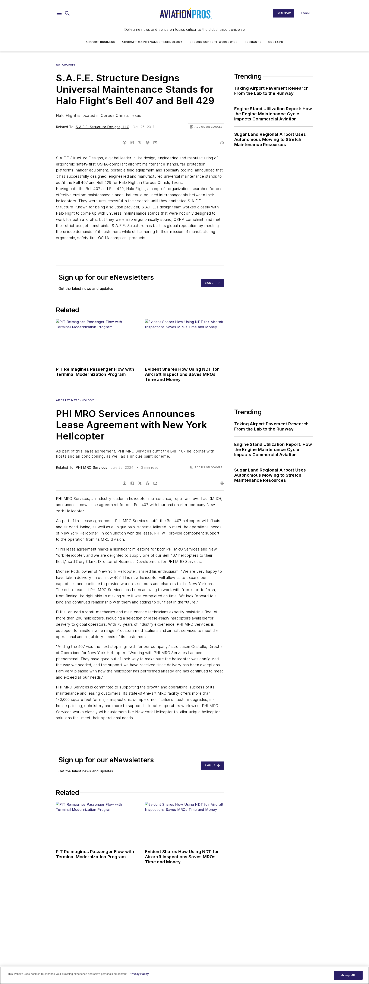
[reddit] (147, 143)
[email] (155, 143)
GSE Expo (275, 42)
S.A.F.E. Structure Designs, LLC (102, 127)
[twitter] (140, 143)
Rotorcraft (66, 64)
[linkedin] (132, 143)
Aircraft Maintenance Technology (152, 42)
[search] (67, 13)
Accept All (348, 975)
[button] (59, 13)
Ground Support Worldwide (213, 42)
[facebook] (124, 143)
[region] (184, 975)
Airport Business (100, 42)
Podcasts (253, 42)
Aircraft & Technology (75, 400)
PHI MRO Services (91, 467)
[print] (222, 143)
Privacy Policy (139, 973)
